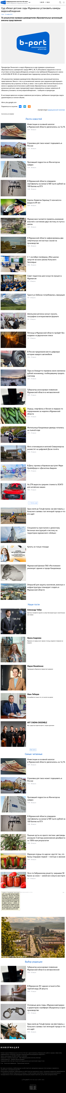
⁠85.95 (42, 2)
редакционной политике (56, 110)
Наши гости (34, 604)
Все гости (33, 750)
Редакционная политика (23, 1063)
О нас (2, 1063)
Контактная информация (10, 1063)
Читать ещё (34, 503)
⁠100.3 (47, 2)
